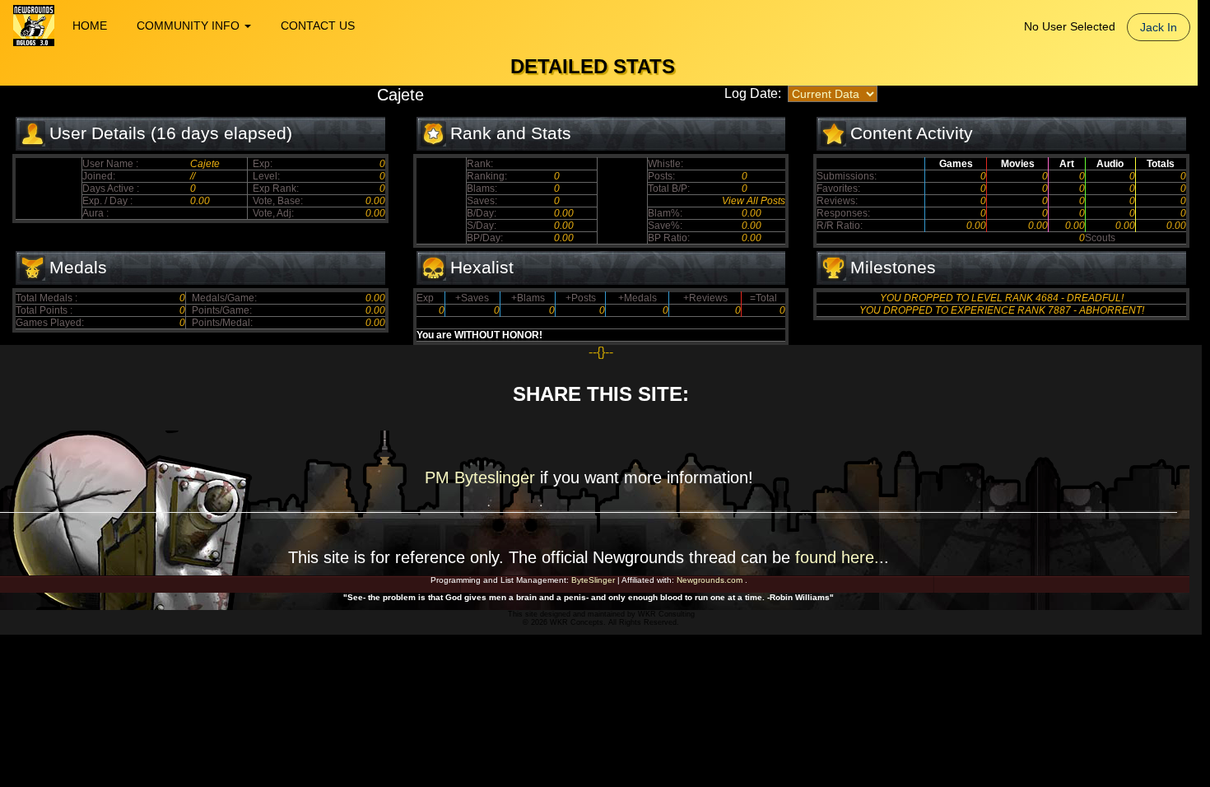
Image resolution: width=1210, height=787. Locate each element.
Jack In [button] (1158, 27)
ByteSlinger (593, 579)
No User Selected (1069, 26)
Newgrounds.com (709, 579)
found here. (837, 557)
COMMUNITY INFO (190, 25)
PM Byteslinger (482, 477)
